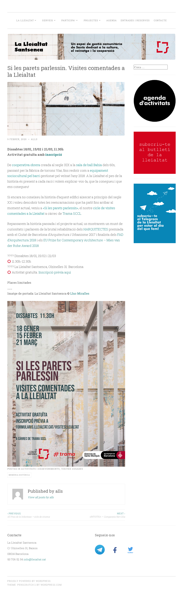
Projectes (91, 20)
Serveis (47, 20)
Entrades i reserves (135, 20)
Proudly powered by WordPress (29, 581)
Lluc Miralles (79, 293)
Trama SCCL (72, 213)
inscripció (53, 154)
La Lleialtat (25, 20)
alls (34, 139)
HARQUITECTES (95, 229)
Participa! (68, 20)
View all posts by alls (41, 497)
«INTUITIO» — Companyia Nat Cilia (107, 515)
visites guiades (72, 468)
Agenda (111, 20)
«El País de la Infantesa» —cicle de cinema (28, 515)
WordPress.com (51, 584)
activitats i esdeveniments (40, 468)
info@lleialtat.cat (35, 559)
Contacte (160, 20)
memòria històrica (19, 475)
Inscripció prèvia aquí (55, 272)
